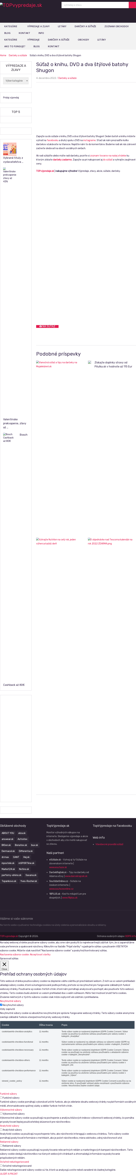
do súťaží (107, 159)
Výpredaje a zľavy (38, 26)
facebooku (52, 140)
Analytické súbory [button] (9, 1125)
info (41, 33)
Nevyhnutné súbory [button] (10, 1001)
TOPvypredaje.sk (9, 936)
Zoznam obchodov (116, 26)
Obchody (83, 39)
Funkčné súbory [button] (8, 1093)
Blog (7, 33)
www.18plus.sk (69, 897)
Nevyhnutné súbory (13, 1005)
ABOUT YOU (8, 833)
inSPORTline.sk (26, 863)
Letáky (62, 26)
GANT (16, 857)
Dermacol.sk (8, 851)
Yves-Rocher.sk (28, 881)
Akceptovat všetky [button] (40, 954)
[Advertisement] (86, 109)
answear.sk (7, 839)
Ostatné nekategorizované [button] (14, 1161)
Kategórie (10, 26)
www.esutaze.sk (58, 867)
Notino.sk (24, 869)
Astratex (22, 839)
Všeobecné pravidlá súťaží (109, 844)
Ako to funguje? (14, 46)
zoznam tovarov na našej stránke (108, 155)
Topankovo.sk (9, 881)
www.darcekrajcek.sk (76, 876)
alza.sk (22, 833)
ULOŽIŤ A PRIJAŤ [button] (9, 1173)
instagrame (89, 140)
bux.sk (34, 845)
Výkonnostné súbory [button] (11, 1109)
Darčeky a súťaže (85, 26)
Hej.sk (26, 857)
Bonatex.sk (21, 845)
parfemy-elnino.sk (11, 875)
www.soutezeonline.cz (61, 888)
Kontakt (24, 33)
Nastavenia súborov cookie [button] (14, 954)
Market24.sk (8, 869)
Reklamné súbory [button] (9, 1141)
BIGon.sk (6, 845)
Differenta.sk (26, 851)
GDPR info (130, 936)
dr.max (5, 857)
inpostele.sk (8, 863)
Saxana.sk (31, 875)
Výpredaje (33, 39)
